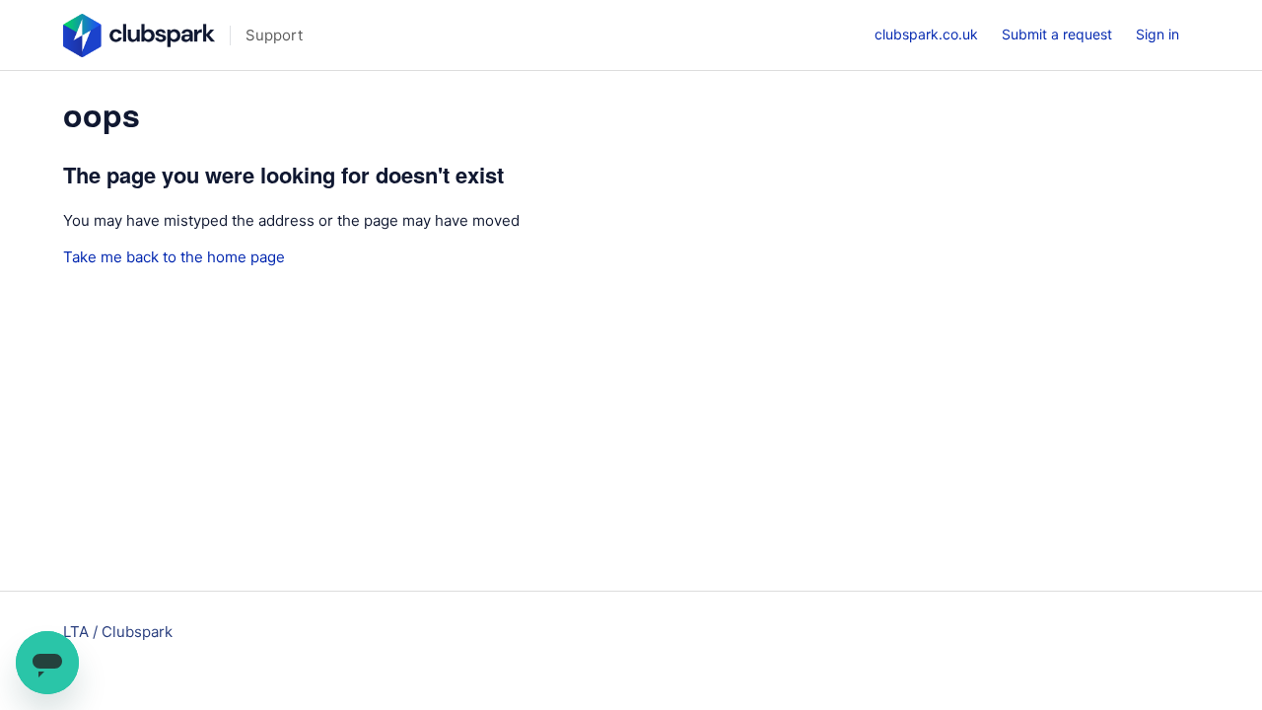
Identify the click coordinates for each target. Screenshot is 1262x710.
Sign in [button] (1157, 34)
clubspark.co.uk (926, 34)
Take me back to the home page (174, 257)
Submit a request (1057, 34)
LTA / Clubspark (118, 631)
